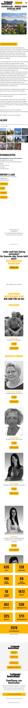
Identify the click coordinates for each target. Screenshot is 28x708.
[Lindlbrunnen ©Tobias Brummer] (10, 139)
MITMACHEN (19, 3)
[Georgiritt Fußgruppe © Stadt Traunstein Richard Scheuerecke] (17, 146)
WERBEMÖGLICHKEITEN (14, 667)
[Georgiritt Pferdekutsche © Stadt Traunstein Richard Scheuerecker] (10, 146)
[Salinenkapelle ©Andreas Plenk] (10, 131)
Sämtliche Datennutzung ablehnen (14, 698)
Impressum (17, 702)
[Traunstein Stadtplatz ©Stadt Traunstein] (17, 131)
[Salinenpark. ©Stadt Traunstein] (17, 139)
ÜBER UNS (14, 652)
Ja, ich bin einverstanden (14, 694)
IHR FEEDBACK (14, 663)
